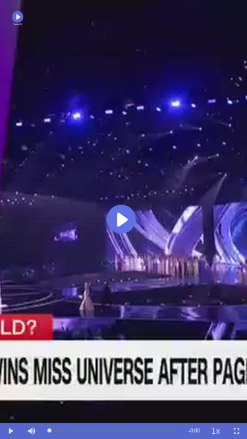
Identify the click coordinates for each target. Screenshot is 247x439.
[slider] (113, 431)
